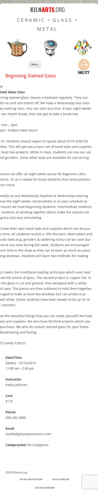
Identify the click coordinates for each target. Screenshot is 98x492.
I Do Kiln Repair (44, 487)
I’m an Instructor (31, 479)
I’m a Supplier (60, 479)
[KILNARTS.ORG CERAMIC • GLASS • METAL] (49, 56)
